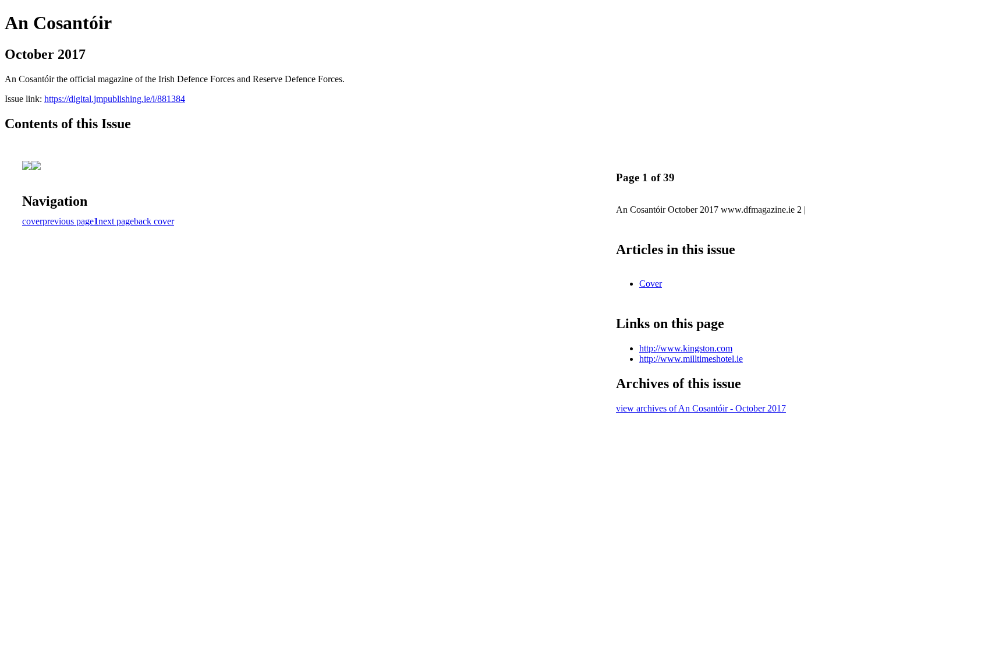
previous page (68, 221)
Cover (650, 283)
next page (116, 221)
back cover (154, 221)
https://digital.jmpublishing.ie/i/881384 (114, 99)
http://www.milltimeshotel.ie (691, 359)
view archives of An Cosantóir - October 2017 (701, 408)
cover (32, 221)
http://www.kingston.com (685, 348)
